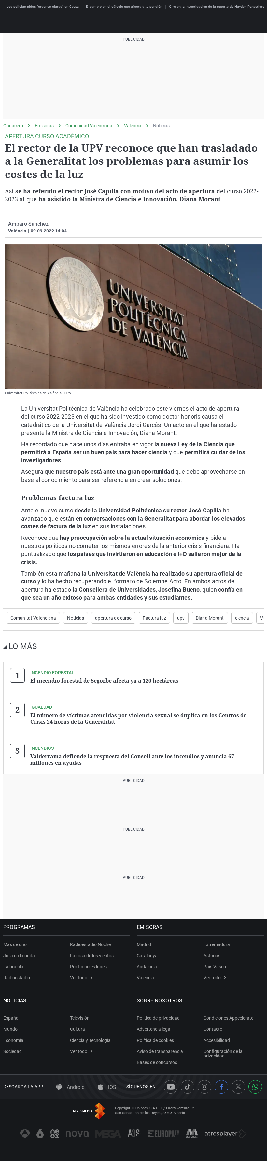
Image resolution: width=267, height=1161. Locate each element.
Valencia (132, 125)
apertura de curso (113, 618)
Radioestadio (16, 977)
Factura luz (154, 618)
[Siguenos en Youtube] (170, 1087)
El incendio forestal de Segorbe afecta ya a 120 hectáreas (104, 680)
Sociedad (12, 1051)
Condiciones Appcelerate (228, 1018)
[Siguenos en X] (238, 1087)
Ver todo (78, 977)
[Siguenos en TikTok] (187, 1087)
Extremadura (217, 944)
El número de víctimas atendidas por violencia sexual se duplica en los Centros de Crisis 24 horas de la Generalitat (138, 718)
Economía (13, 1040)
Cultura (77, 1029)
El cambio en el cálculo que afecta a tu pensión (124, 6)
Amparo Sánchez (28, 224)
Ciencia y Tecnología (90, 1040)
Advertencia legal (154, 1029)
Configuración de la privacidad (223, 1053)
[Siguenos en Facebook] (221, 1087)
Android (75, 1087)
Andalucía (147, 966)
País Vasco (215, 966)
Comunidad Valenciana (88, 125)
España (11, 1018)
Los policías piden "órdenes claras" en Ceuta (43, 6)
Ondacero (13, 125)
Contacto (213, 1029)
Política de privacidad (158, 1018)
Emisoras (44, 125)
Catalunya (147, 955)
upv (181, 618)
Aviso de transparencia (160, 1051)
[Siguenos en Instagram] (204, 1087)
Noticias (161, 125)
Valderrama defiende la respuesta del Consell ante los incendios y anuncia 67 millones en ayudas (132, 759)
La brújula (13, 966)
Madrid (144, 944)
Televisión (80, 1018)
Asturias (212, 955)
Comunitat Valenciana (33, 618)
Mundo (10, 1029)
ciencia (242, 618)
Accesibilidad (217, 1040)
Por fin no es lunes (88, 966)
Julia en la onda (19, 955)
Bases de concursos (157, 1062)
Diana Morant (210, 618)
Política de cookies (155, 1040)
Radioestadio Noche (90, 944)
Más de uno (15, 944)
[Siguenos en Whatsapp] (255, 1087)
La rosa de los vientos (92, 955)
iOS (111, 1087)
